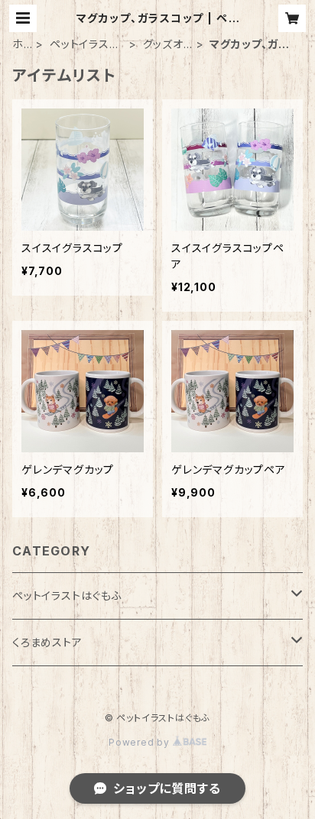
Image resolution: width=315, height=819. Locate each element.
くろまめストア (47, 642)
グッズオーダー (163, 44)
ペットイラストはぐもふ (84, 44)
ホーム (18, 44)
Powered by (141, 742)
